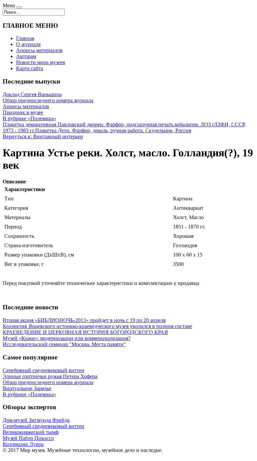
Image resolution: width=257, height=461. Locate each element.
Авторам (26, 56)
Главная (25, 38)
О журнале (28, 44)
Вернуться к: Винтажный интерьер (43, 136)
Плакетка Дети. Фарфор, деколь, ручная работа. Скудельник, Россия (113, 130)
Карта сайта (29, 68)
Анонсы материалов (39, 50)
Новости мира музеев (40, 62)
